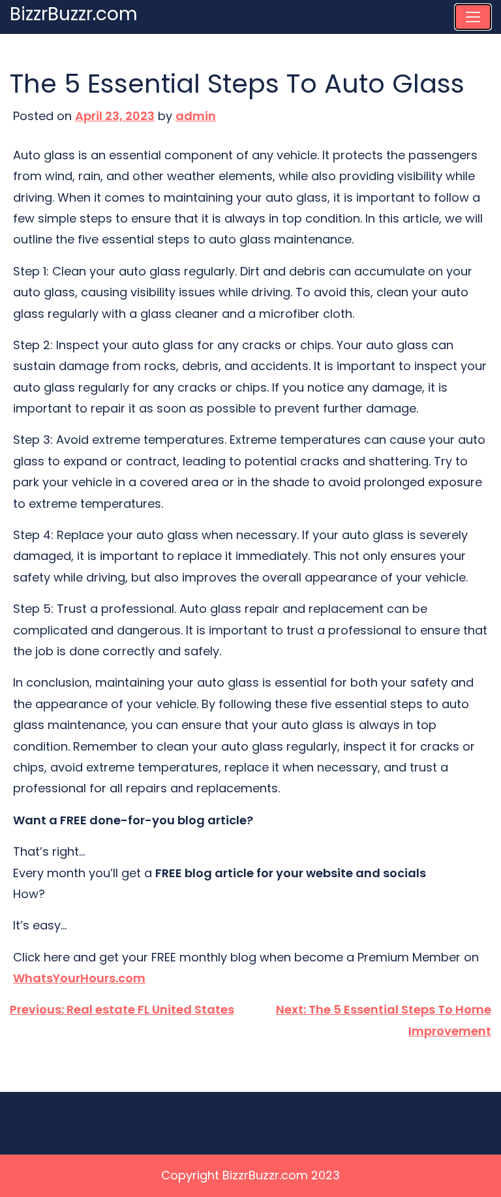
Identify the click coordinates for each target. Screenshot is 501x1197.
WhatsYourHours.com (79, 978)
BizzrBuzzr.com (74, 14)
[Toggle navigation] (473, 17)
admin (195, 116)
